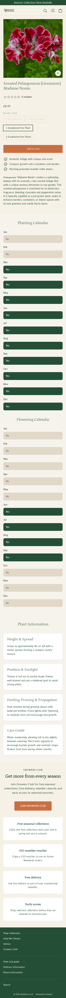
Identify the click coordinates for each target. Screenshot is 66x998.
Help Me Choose (11, 938)
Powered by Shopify (44, 994)
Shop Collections (11, 933)
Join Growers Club (33, 805)
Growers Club (10, 949)
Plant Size (10, 113)
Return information (13, 972)
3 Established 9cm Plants (18, 136)
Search (6, 984)
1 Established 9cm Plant (18, 128)
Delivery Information (14, 967)
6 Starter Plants (36, 119)
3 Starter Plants (14, 119)
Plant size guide (11, 961)
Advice (6, 944)
